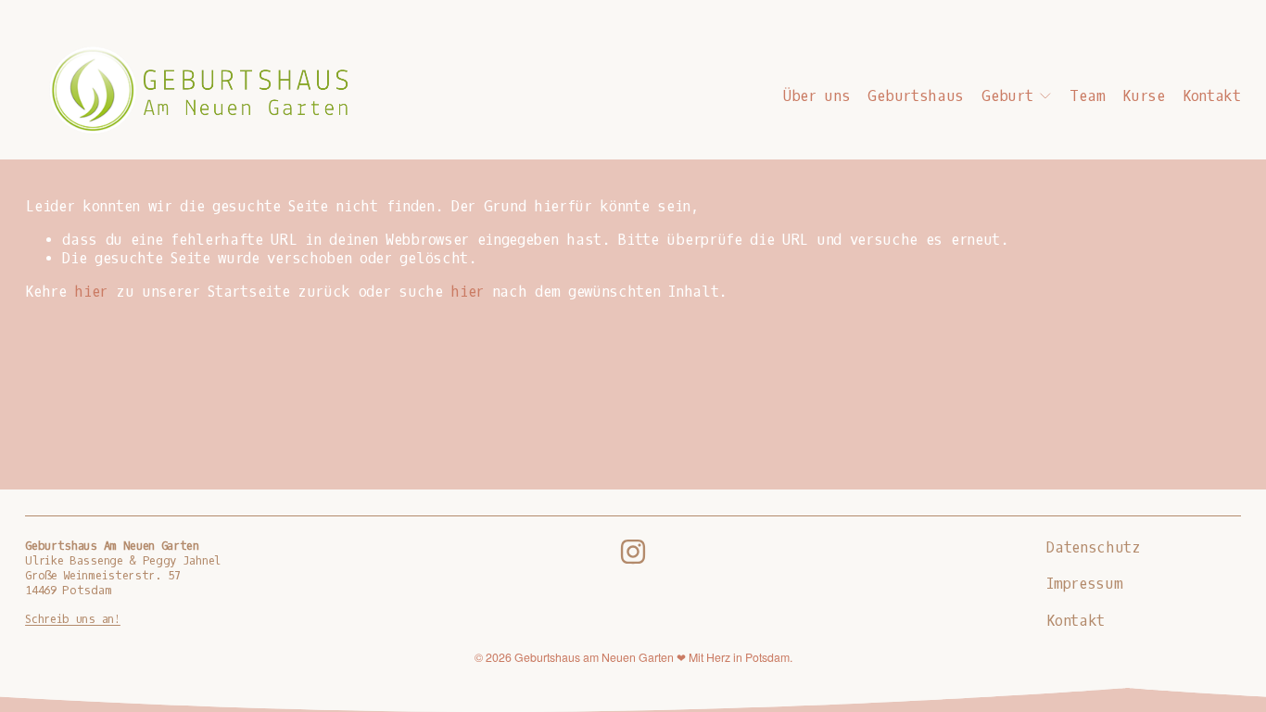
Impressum (1084, 584)
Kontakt (1212, 96)
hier (91, 292)
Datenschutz (1093, 548)
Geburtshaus (915, 96)
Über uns (817, 96)
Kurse (1143, 96)
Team (1087, 96)
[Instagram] (633, 552)
